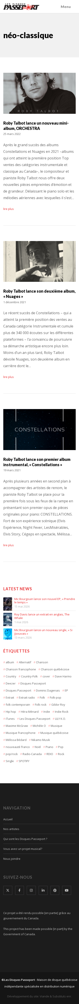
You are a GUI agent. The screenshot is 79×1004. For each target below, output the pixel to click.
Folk (42, 697)
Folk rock (41, 705)
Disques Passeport (33, 683)
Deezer (11, 683)
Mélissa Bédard (16, 740)
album (10, 662)
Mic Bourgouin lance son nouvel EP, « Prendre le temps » (44, 600)
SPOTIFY (24, 761)
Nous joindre (11, 859)
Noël (38, 747)
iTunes (10, 719)
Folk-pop (55, 697)
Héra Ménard (30, 712)
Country (11, 676)
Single (10, 761)
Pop (60, 747)
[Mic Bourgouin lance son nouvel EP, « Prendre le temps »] (7, 601)
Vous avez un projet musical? (22, 849)
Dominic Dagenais (48, 690)
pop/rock (12, 754)
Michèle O (39, 726)
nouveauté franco (18, 747)
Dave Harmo (63, 676)
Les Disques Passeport (35, 719)
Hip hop (11, 712)
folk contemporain (18, 705)
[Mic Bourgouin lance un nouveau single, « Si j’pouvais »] (7, 632)
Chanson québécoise (55, 669)
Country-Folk (29, 676)
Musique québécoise (54, 733)
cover (46, 676)
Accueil (8, 819)
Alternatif (25, 662)
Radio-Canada (32, 754)
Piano (49, 747)
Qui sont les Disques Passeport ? (25, 839)
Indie (46, 712)
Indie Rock (61, 712)
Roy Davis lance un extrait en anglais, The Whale (42, 616)
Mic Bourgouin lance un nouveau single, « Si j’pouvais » (43, 631)
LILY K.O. (60, 719)
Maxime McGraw (17, 726)
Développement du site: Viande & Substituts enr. (39, 996)
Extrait (10, 697)
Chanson (42, 662)
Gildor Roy (58, 705)
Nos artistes (11, 829)
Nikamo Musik (40, 740)
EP (66, 690)
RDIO (50, 754)
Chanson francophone (21, 669)
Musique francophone (21, 733)
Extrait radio (27, 697)
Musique (56, 726)
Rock (61, 754)
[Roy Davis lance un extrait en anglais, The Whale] (7, 617)
